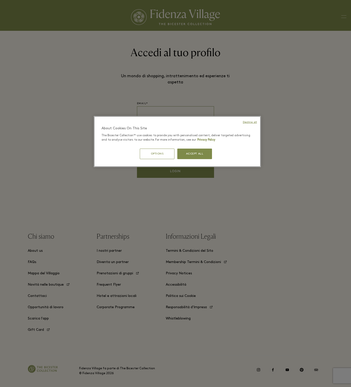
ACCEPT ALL (195, 153)
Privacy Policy (206, 139)
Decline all (250, 122)
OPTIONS (157, 153)
